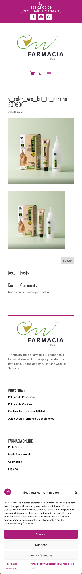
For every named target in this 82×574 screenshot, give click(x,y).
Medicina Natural (19, 454)
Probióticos (15, 447)
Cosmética (15, 461)
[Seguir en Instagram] (41, 17)
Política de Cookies (20, 404)
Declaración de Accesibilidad (26, 411)
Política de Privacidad (22, 397)
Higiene (13, 469)
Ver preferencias (41, 555)
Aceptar (41, 534)
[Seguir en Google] (49, 17)
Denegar (41, 545)
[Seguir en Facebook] (33, 17)
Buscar (67, 260)
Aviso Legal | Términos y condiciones (31, 418)
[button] (76, 493)
